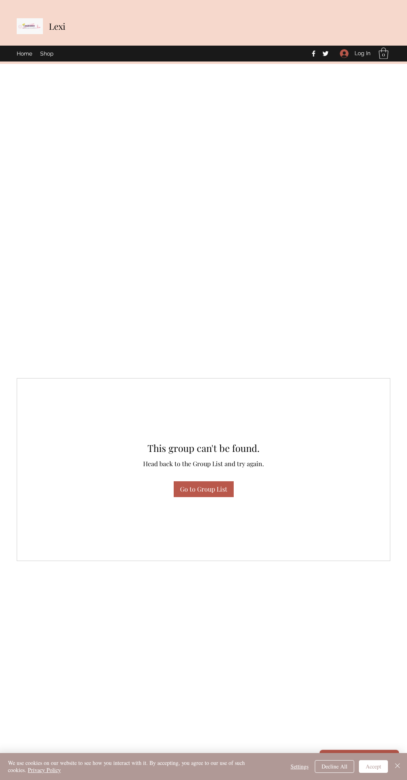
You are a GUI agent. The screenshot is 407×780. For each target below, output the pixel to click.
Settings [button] (299, 766)
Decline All (334, 766)
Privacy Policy (44, 770)
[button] (383, 53)
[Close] (397, 766)
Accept (373, 766)
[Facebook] (314, 54)
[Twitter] (325, 54)
